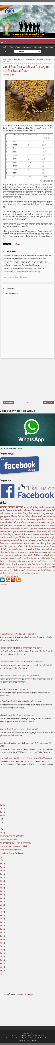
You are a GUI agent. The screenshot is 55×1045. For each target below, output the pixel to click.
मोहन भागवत (28, 534)
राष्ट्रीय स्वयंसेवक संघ (37, 510)
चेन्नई (37, 543)
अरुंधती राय (42, 528)
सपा (25, 525)
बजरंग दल (27, 561)
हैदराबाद (8, 543)
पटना (10, 525)
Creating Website (24, 1038)
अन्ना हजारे (10, 519)
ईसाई (2, 528)
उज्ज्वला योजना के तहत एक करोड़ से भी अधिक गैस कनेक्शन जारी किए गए (25, 262)
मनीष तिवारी (32, 564)
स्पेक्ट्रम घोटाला (21, 522)
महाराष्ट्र (45, 531)
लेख (18, 519)
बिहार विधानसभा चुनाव (31, 519)
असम (22, 564)
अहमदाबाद (31, 522)
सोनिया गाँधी (23, 510)
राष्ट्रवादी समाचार (26, 1035)
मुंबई (2, 516)
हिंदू (15, 537)
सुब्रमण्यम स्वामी (14, 540)
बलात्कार (37, 537)
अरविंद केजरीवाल (35, 558)
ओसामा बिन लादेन (16, 558)
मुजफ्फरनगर (21, 549)
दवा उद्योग (10, 537)
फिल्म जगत (39, 552)
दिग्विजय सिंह (16, 516)
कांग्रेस (12, 507)
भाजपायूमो (43, 537)
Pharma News (14, 47)
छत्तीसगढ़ (24, 573)
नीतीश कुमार (51, 543)
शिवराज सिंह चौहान (48, 540)
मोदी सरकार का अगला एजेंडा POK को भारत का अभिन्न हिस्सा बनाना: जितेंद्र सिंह (27, 255)
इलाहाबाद (14, 543)
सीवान (36, 573)
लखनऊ (37, 513)
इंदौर (2, 537)
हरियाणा (21, 546)
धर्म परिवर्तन (37, 531)
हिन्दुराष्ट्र (11, 534)
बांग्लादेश (7, 528)
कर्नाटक (20, 525)
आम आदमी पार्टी (35, 570)
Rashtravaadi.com (43, 1038)
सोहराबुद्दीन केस (10, 564)
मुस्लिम (20, 507)
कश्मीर (42, 507)
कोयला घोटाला (9, 573)
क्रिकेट (2, 561)
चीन (21, 540)
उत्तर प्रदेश (50, 513)
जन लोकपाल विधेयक (48, 546)
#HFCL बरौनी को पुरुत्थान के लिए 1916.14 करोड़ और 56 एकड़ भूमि (24, 268)
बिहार (45, 519)
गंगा (5, 537)
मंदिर (15, 510)
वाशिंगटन (46, 534)
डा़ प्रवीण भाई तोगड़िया (25, 531)
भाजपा (4, 507)
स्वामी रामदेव (43, 516)
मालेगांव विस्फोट (28, 555)
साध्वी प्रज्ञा (4, 540)
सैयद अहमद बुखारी (40, 567)
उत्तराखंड (31, 552)
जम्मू (43, 513)
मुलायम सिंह (30, 549)
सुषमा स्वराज (13, 546)
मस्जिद (10, 522)
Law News (49, 47)
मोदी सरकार (21, 59)
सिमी (53, 564)
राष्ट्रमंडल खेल (38, 534)
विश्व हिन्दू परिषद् (26, 513)
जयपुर (48, 528)
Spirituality (38, 47)
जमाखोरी (10, 59)
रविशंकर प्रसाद (39, 549)
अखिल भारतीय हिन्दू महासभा (10, 552)
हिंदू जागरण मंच (31, 573)
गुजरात (7, 516)
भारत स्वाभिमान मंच (10, 570)
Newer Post (8, 403)
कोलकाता (37, 546)
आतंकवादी (44, 525)
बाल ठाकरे (38, 561)
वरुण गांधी (52, 561)
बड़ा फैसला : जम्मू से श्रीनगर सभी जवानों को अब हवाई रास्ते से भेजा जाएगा (25, 259)
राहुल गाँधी (51, 510)
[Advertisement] (22, 378)
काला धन (20, 543)
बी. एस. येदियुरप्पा (29, 540)
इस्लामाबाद (4, 531)
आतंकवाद (36, 525)
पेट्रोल (20, 567)
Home (4, 47)
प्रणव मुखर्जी (13, 555)
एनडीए (8, 567)
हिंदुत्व (2, 543)
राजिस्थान (45, 561)
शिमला (38, 564)
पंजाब (53, 528)
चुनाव (6, 525)
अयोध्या (14, 513)
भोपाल (14, 525)
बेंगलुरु (31, 528)
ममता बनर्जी (47, 552)
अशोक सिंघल (29, 546)
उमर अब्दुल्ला (12, 531)
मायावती (14, 549)
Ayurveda (27, 47)
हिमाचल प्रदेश (16, 528)
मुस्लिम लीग (18, 573)
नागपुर (9, 549)
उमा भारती (25, 528)
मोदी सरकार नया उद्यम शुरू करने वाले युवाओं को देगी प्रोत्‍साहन (22, 265)
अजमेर (6, 555)
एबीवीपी (43, 558)
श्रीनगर (34, 516)
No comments (8, 75)
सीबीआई (30, 525)
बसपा (33, 561)
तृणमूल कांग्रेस (18, 561)
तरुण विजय (9, 561)
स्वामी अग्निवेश (50, 549)
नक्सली (26, 558)
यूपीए (53, 537)
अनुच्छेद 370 (51, 567)
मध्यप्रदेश (26, 516)
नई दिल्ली (3, 549)
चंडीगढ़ (32, 543)
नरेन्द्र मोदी (29, 507)
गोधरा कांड (30, 537)
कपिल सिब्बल (50, 558)
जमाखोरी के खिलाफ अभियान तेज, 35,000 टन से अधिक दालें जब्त (26, 69)
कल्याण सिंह (14, 567)
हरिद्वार (17, 564)
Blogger (30, 994)
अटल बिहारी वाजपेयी (48, 555)
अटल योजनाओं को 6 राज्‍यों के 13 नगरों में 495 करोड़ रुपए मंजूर (22, 272)
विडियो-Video (45, 570)
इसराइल (3, 567)
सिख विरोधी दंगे (46, 564)
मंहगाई (15, 59)
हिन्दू (37, 507)
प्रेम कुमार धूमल (28, 567)
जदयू (2, 570)
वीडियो (2, 564)
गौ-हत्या (27, 543)
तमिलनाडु (43, 543)
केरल (36, 528)
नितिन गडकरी (46, 522)
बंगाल (20, 555)
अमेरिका (38, 522)
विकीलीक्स (37, 555)
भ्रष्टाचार (38, 540)
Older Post (48, 403)
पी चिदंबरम (51, 525)
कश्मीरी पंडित (21, 537)
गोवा (26, 564)
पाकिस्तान (8, 510)
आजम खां (24, 552)
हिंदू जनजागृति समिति (23, 570)
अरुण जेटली (19, 534)
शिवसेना (52, 534)
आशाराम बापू (4, 558)
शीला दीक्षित (4, 546)
